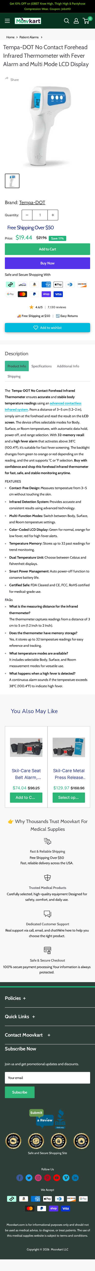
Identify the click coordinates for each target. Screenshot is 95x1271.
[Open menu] (7, 21)
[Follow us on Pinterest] (47, 1177)
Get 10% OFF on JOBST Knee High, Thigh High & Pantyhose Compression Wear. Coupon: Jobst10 (47, 6)
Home (10, 37)
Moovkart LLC (59, 1249)
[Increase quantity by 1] (53, 215)
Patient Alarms (29, 37)
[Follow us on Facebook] (19, 1177)
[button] (47, 327)
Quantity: (12, 215)
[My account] (76, 20)
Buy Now (47, 263)
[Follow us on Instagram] (38, 1177)
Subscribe (19, 1092)
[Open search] (66, 20)
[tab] (17, 366)
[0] (86, 21)
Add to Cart (47, 249)
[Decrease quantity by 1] (27, 215)
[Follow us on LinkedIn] (75, 1177)
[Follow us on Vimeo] (66, 1177)
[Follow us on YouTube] (56, 1177)
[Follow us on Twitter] (29, 1177)
